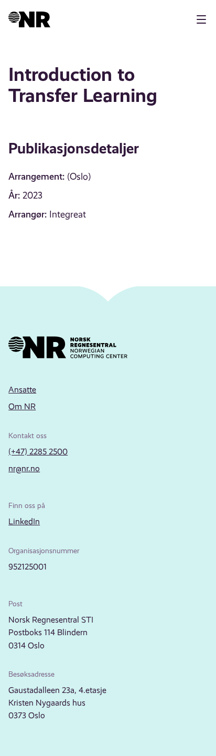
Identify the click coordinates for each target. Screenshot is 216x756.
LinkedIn (24, 521)
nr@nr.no (24, 468)
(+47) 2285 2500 (38, 452)
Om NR (22, 406)
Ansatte (22, 390)
